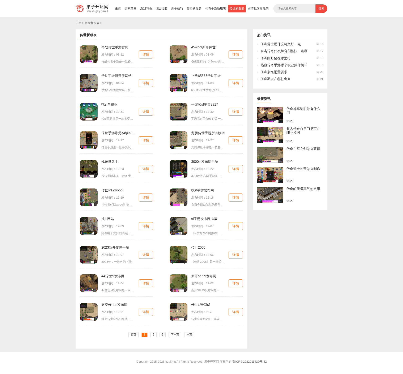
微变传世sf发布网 (114, 304)
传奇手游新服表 (215, 8)
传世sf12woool (112, 190)
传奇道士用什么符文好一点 (280, 44)
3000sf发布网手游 (204, 161)
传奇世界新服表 (258, 8)
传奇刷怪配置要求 (273, 72)
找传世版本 (109, 161)
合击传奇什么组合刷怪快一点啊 (283, 51)
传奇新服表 (194, 8)
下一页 (175, 334)
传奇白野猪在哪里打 (275, 58)
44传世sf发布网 (112, 276)
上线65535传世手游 (206, 76)
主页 (118, 8)
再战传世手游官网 (114, 47)
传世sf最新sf (200, 304)
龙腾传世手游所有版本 (208, 133)
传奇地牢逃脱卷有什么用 (303, 110)
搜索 (321, 8)
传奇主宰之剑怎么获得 (303, 149)
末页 (189, 334)
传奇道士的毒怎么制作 (303, 169)
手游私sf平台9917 (204, 104)
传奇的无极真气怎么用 (303, 189)
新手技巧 (177, 8)
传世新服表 (237, 8)
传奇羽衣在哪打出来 (275, 79)
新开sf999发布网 (203, 276)
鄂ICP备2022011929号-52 (249, 361)
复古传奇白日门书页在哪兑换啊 (303, 130)
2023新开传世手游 (115, 247)
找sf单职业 (109, 104)
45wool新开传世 (203, 47)
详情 (146, 54)
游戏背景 (130, 8)
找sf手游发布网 (202, 190)
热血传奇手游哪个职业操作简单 (283, 65)
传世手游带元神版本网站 (118, 133)
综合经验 (161, 8)
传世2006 (198, 247)
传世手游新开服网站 (116, 76)
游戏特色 (146, 8)
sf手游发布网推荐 (204, 219)
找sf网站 (107, 219)
